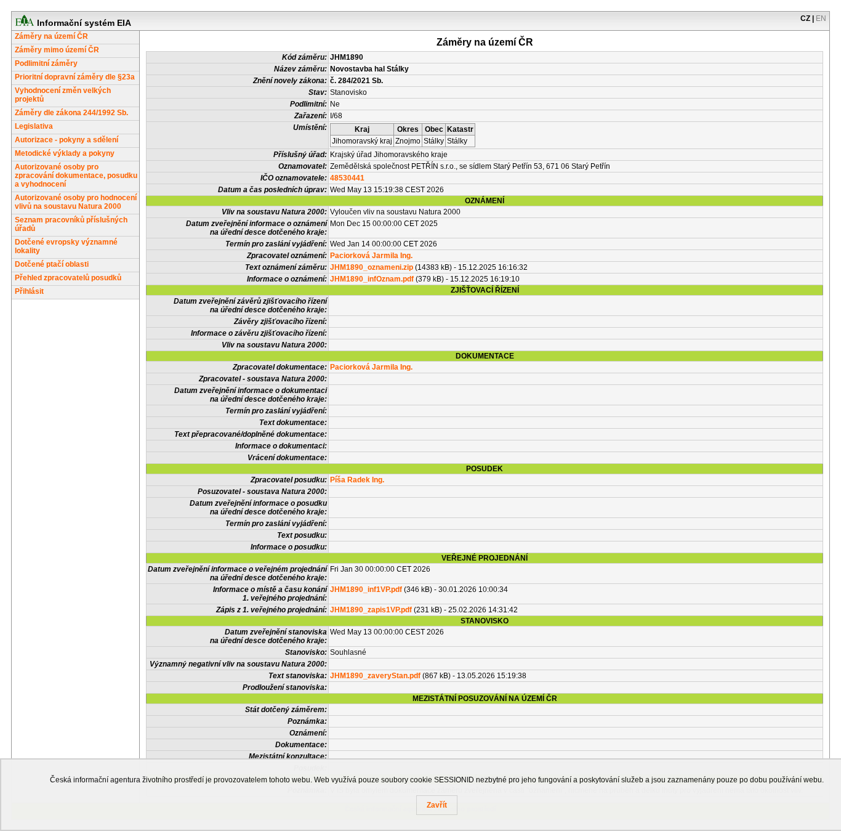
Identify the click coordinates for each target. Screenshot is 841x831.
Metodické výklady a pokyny (65, 153)
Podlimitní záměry (46, 63)
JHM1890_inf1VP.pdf (366, 589)
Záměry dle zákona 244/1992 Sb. (71, 112)
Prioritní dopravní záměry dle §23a (75, 77)
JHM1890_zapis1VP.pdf (371, 610)
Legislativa (34, 126)
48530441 (347, 178)
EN (821, 18)
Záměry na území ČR (51, 36)
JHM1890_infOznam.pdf (372, 279)
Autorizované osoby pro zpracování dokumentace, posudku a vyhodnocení (76, 175)
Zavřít (437, 805)
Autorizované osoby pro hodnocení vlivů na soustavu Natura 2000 (76, 202)
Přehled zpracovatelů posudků (68, 278)
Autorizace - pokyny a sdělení (66, 140)
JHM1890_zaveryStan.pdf (375, 675)
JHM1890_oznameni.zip (371, 267)
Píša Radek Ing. (357, 480)
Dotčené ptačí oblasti (52, 264)
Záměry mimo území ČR (57, 50)
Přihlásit (29, 291)
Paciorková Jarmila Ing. (371, 255)
